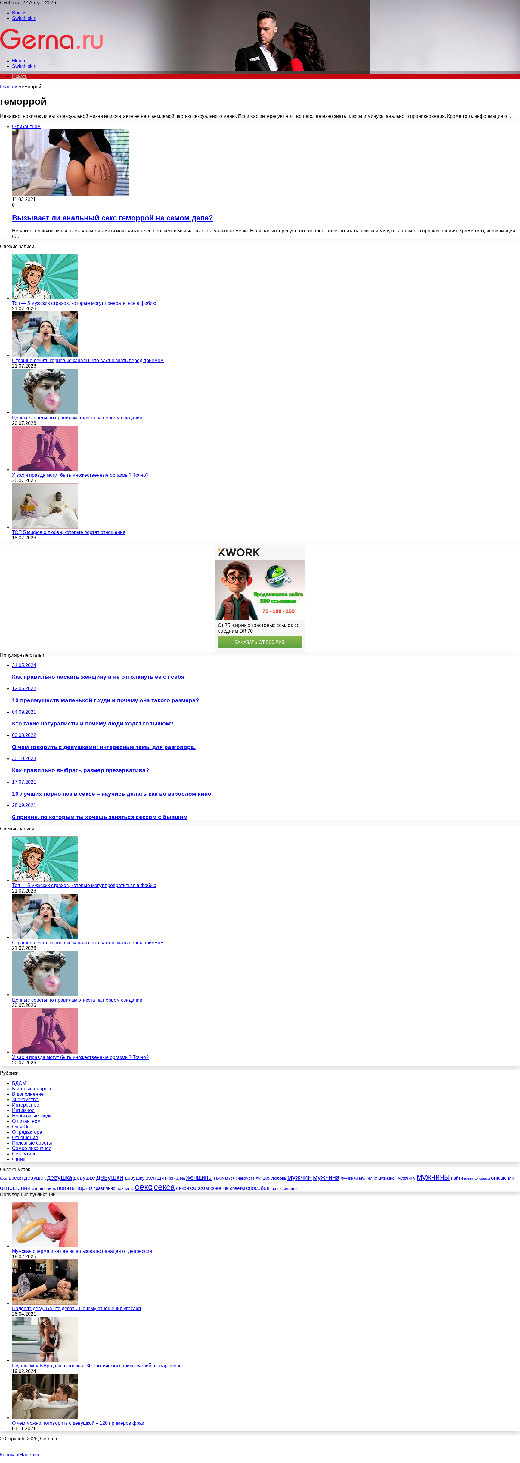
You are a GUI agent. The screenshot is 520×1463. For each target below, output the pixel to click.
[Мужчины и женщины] (52, 50)
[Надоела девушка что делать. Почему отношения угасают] (45, 1303)
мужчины (433, 1176)
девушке (84, 1178)
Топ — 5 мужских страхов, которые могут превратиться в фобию (84, 303)
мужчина (326, 1177)
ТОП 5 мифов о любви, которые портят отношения (68, 532)
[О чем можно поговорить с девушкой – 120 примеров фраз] (45, 1417)
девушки (109, 1177)
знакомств (245, 1178)
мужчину (407, 1177)
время (16, 1177)
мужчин (299, 1177)
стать (275, 1188)
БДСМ (19, 1083)
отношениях (44, 1188)
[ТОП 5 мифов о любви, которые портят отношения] (45, 526)
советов (219, 1188)
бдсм (4, 1178)
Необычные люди (32, 1115)
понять (65, 1188)
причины (125, 1188)
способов (258, 1188)
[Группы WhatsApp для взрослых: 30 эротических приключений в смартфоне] (45, 1360)
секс (144, 1187)
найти (457, 1177)
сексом (199, 1188)
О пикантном (26, 1121)
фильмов (288, 1188)
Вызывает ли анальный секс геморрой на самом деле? (112, 218)
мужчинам (349, 1178)
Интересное (25, 1105)
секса (164, 1187)
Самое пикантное (31, 1148)
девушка (59, 1177)
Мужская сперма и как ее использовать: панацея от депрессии (82, 1251)
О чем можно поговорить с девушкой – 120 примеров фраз (78, 1423)
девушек (35, 1178)
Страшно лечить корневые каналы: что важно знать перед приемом (88, 360)
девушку (135, 1178)
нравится (471, 1178)
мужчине (368, 1177)
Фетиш (19, 1159)
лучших (263, 1178)
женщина (177, 1178)
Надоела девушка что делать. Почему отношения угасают (76, 1308)
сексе (182, 1188)
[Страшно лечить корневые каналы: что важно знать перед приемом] (45, 355)
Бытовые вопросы (33, 1088)
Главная (9, 86)
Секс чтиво (24, 1153)
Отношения (25, 1137)
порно (84, 1187)
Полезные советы (32, 1142)
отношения (15, 1187)
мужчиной (387, 1178)
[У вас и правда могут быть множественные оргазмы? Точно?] (45, 469)
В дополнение (28, 1094)
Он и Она (22, 1126)
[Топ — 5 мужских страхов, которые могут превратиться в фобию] (45, 297)
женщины (199, 1177)
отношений (502, 1178)
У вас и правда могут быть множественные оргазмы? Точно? (80, 475)
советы (237, 1188)
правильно (104, 1188)
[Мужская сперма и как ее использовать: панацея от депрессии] (45, 1245)
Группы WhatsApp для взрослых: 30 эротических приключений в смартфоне (97, 1365)
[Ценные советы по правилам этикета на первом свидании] (45, 412)
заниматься (224, 1178)
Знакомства (25, 1099)
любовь (278, 1178)
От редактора (27, 1132)
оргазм (484, 1178)
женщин (157, 1177)
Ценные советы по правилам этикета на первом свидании (77, 417)
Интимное (23, 1110)
